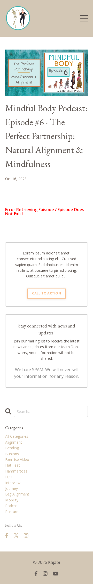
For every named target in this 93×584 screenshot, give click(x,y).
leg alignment (17, 494)
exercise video (17, 459)
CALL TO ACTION (46, 293)
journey (11, 488)
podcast (12, 505)
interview (12, 482)
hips (8, 476)
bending (12, 447)
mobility (11, 500)
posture (11, 511)
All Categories (16, 436)
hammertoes (16, 471)
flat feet (12, 465)
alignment (13, 442)
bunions (12, 453)
